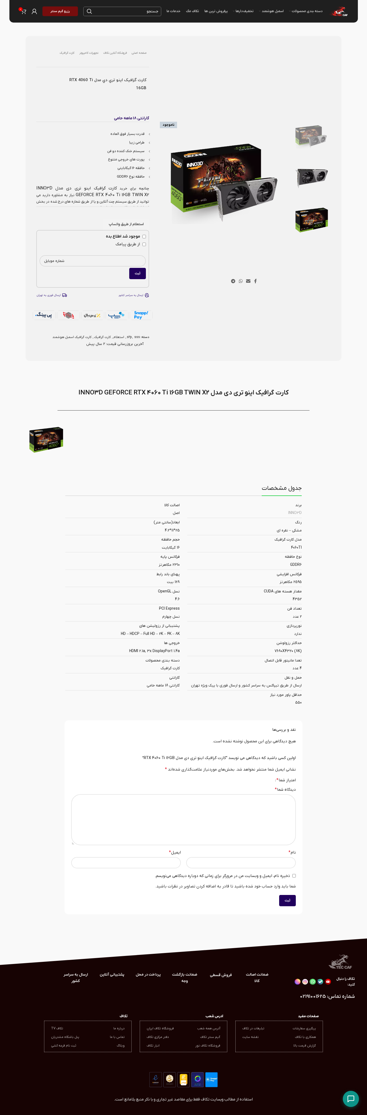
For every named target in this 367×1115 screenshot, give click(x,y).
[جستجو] (89, 11)
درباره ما (119, 1028)
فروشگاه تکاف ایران (160, 1028)
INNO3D (295, 513)
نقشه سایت (250, 1037)
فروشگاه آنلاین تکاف (115, 53)
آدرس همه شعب (208, 1028)
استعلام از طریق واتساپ (126, 224)
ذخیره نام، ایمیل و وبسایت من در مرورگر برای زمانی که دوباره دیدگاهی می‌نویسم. (222, 876)
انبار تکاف (153, 1046)
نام (292, 852)
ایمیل (175, 852)
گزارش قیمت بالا (304, 1046)
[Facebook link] (255, 281)
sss (137, 337)
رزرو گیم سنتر (60, 11)
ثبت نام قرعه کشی (63, 1046)
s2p (129, 337)
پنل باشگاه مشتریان (65, 1037)
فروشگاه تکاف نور (207, 1046)
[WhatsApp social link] (240, 281)
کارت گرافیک (67, 53)
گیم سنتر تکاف (210, 1037)
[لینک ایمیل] (248, 281)
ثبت (138, 273)
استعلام (118, 337)
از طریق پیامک (128, 244)
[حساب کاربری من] (34, 11)
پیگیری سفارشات (304, 1028)
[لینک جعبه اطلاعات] (76, 978)
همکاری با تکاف (305, 1037)
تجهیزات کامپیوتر (88, 53)
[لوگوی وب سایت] (338, 11)
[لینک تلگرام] (233, 281)
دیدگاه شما (285, 789)
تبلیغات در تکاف (253, 1028)
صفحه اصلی (139, 53)
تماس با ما (117, 1037)
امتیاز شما (286, 780)
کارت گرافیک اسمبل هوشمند (71, 337)
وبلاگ (121, 1046)
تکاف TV (57, 1028)
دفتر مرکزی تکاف (158, 1037)
